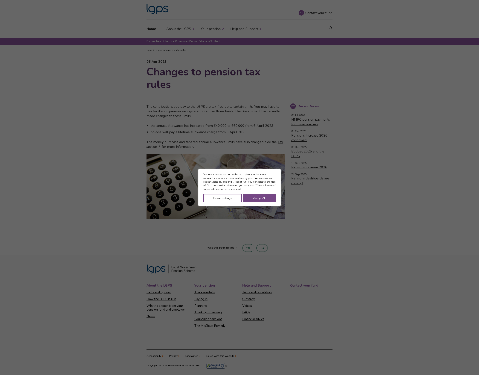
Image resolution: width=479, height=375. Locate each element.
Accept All (259, 198)
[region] (239, 187)
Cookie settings (222, 198)
